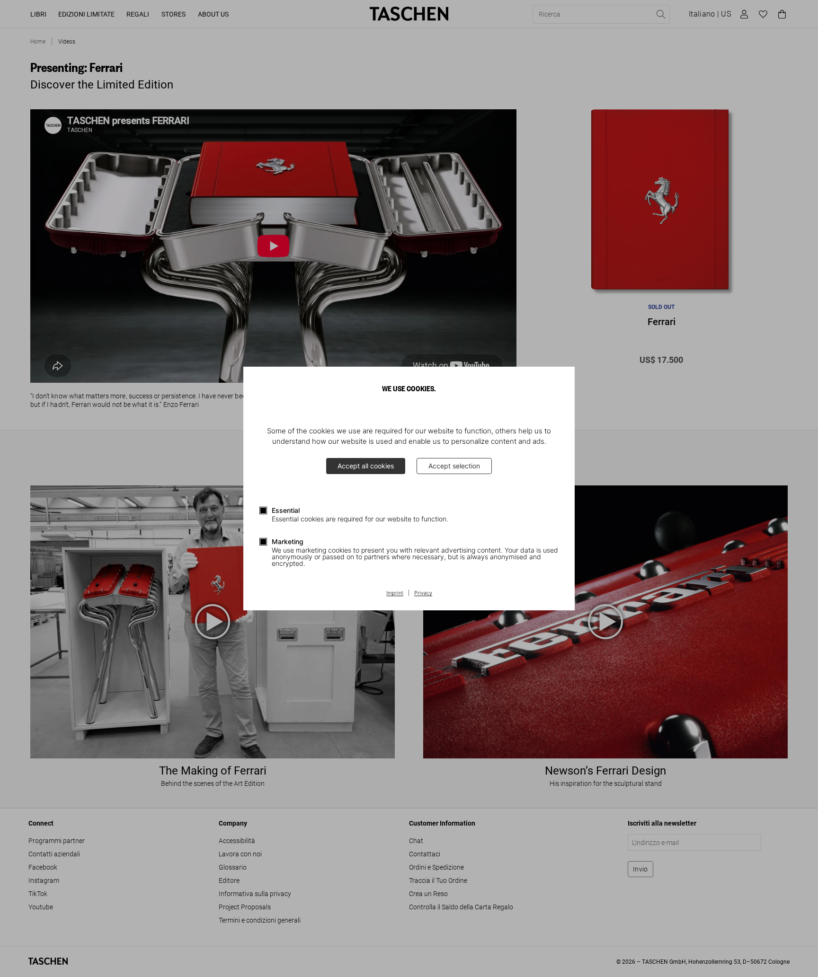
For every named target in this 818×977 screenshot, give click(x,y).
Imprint (394, 593)
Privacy (423, 593)
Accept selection (454, 466)
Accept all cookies (366, 466)
